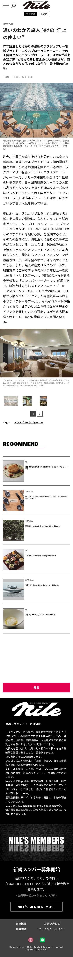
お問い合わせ (52, 923)
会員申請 (30, 14)
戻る (36, 687)
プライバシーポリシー (52, 929)
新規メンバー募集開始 (36, 869)
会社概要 (21, 923)
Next (69, 355)
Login (44, 14)
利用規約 (21, 929)
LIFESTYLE (8, 24)
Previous (3, 355)
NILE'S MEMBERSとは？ (36, 906)
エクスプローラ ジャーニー (28, 422)
